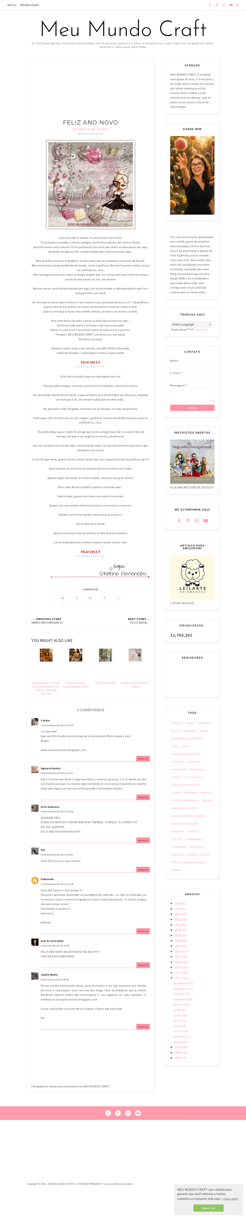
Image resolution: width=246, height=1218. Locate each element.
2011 (178, 978)
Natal (204, 730)
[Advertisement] (90, 92)
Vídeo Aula (197, 769)
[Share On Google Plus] (90, 598)
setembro (180, 999)
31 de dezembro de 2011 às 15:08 (57, 884)
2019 (178, 935)
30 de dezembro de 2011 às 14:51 (57, 773)
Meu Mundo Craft (123, 30)
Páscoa (177, 839)
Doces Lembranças (185, 800)
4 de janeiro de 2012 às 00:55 (55, 979)
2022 (178, 919)
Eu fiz (176, 730)
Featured (204, 723)
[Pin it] (104, 598)
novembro (181, 988)
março (178, 1031)
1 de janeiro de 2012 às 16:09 (55, 945)
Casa (175, 746)
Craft (190, 723)
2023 (178, 914)
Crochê (177, 723)
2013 (178, 967)
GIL (43, 850)
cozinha (194, 761)
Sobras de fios (198, 854)
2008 (178, 1057)
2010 (178, 1047)
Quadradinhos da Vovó (188, 816)
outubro (179, 994)
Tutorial (178, 761)
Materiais (196, 846)
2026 (178, 903)
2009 (178, 1052)
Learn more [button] (230, 1198)
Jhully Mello (49, 974)
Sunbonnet (194, 839)
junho (178, 1015)
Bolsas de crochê (185, 823)
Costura (190, 730)
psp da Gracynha (52, 941)
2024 (178, 909)
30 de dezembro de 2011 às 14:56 (57, 811)
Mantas (206, 792)
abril (177, 1026)
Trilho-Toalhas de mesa (189, 862)
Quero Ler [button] (208, 1208)
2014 (178, 962)
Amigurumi (179, 769)
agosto (179, 1004)
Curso (176, 792)
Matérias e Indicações (90, 129)
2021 (178, 925)
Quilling (178, 854)
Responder (143, 758)
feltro (207, 800)
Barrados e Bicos (184, 808)
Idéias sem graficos (186, 754)
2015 (178, 956)
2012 (178, 972)
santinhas (179, 846)
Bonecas (178, 831)
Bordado (190, 792)
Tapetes (193, 831)
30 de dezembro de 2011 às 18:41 (57, 854)
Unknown (47, 879)
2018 (178, 940)
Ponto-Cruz (193, 777)
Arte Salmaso (50, 807)
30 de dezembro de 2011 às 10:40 (57, 725)
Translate (200, 329)
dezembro (181, 983)
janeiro (179, 1042)
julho (177, 1010)
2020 (178, 930)
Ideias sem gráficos (186, 785)
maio (177, 1020)
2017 (178, 946)
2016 (178, 951)
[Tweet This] (63, 598)
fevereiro (180, 1036)
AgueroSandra (51, 768)
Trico (186, 746)
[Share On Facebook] (77, 598)
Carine (45, 720)
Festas (176, 777)
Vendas (177, 870)
